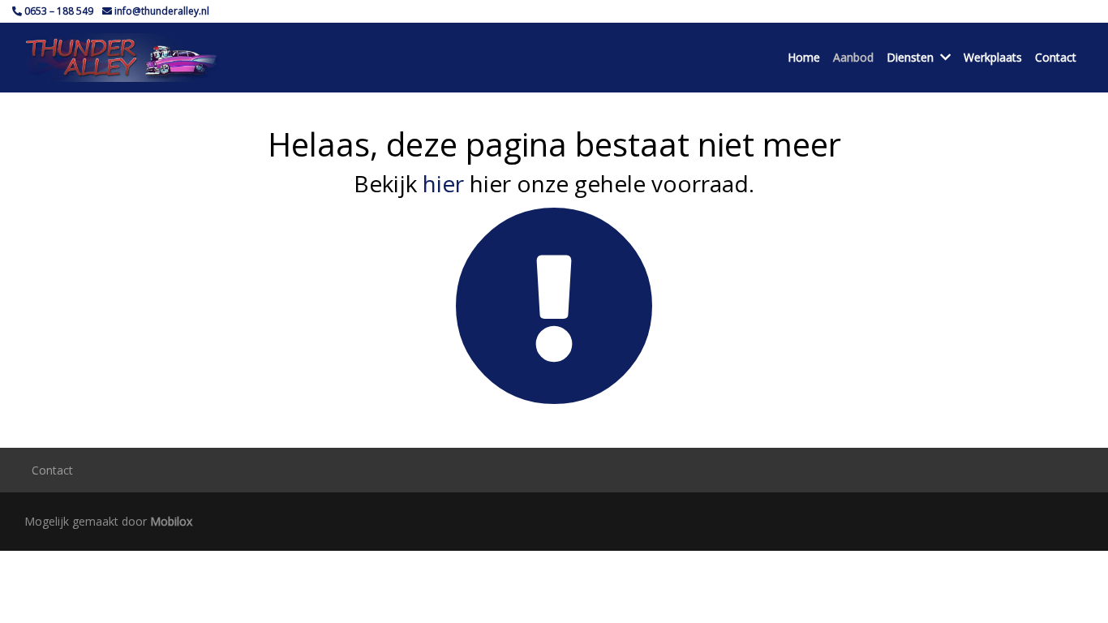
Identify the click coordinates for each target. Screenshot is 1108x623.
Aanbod (853, 57)
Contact (1055, 57)
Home (804, 57)
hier (443, 183)
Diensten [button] (910, 57)
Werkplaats (993, 57)
